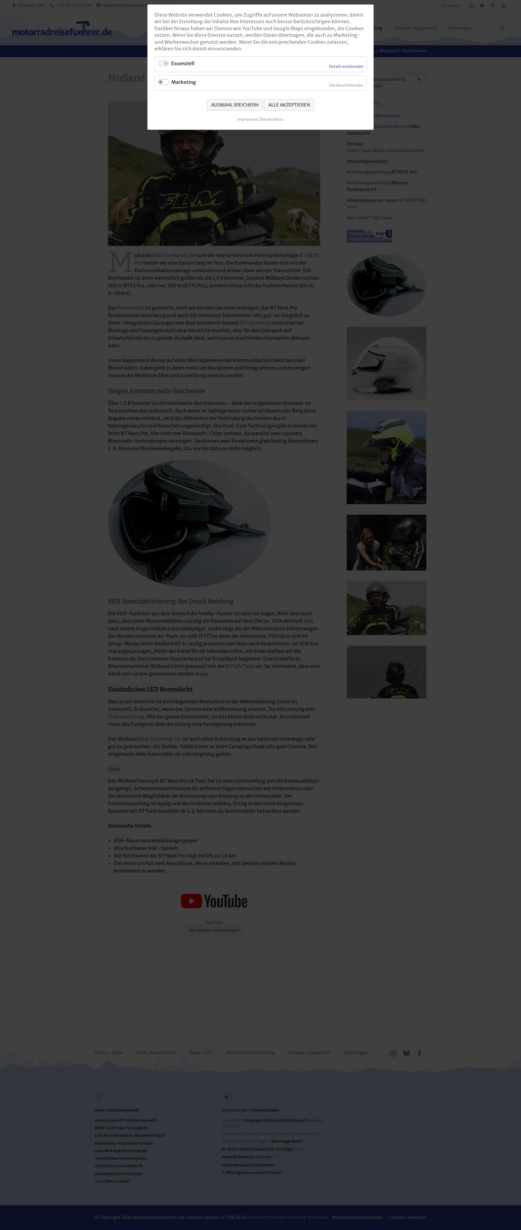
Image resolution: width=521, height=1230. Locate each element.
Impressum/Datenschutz (260, 119)
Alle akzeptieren (289, 105)
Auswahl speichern (234, 105)
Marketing (183, 82)
